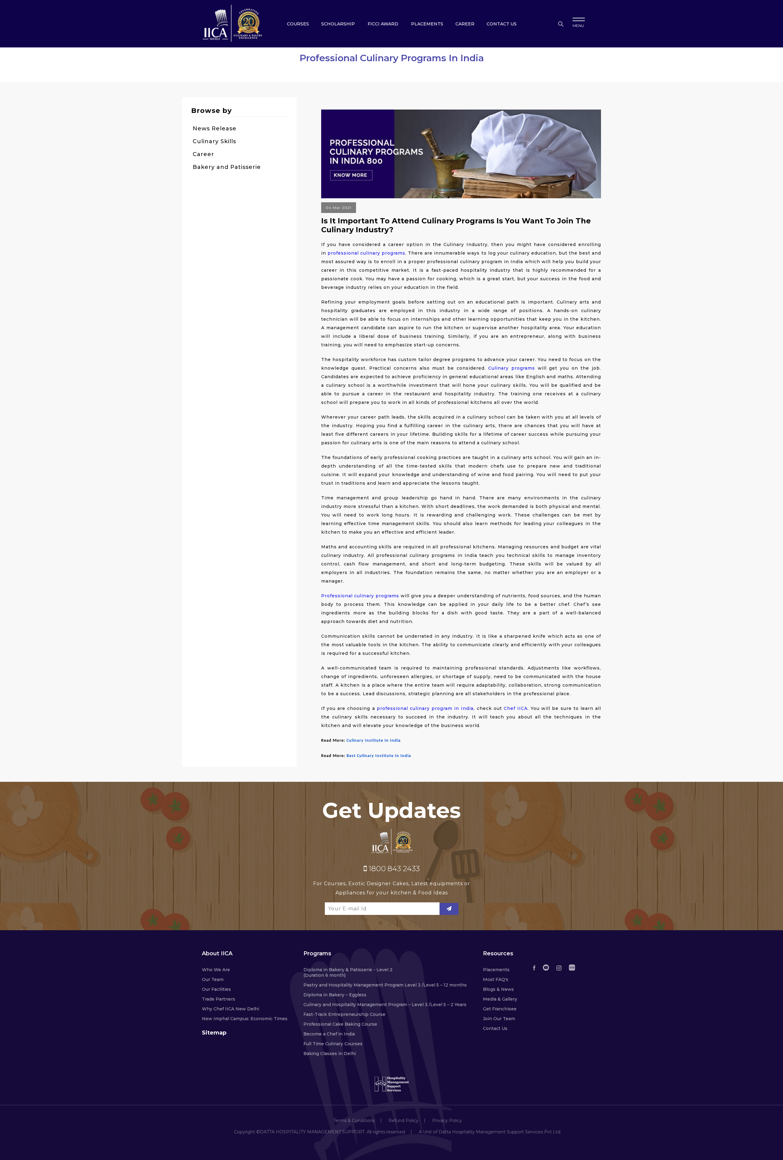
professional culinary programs (366, 253)
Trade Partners (218, 999)
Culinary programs (511, 368)
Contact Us (495, 1028)
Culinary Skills (214, 141)
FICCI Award (383, 24)
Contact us (502, 24)
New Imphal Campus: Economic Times (245, 1018)
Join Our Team (499, 1018)
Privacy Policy (447, 1120)
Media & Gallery (500, 999)
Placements (427, 24)
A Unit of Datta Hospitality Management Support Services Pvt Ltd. (490, 1132)
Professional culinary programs (360, 596)
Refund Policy (403, 1120)
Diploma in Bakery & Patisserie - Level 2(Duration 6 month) (347, 972)
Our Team (213, 979)
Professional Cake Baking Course (340, 1024)
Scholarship (338, 24)
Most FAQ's (495, 979)
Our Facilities (216, 989)
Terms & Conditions (354, 1120)
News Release (214, 128)
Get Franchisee (500, 1009)
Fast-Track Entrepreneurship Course (344, 1014)
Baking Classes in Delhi (329, 1053)
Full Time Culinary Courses (332, 1043)
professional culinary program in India (425, 708)
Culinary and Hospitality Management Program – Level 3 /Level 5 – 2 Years (384, 1004)
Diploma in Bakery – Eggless (334, 995)
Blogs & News (498, 989)
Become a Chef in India (329, 1034)
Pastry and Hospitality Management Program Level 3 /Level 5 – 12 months (385, 985)
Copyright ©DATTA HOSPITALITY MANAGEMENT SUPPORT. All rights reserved (319, 1132)
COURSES (298, 24)
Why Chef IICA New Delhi (230, 1009)
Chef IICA (516, 708)
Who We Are (216, 969)
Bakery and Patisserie (227, 167)
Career (464, 24)
